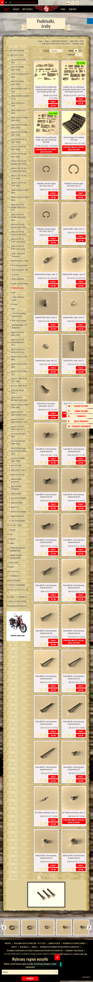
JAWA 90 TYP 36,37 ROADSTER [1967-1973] (19, 420)
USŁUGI (16, 9)
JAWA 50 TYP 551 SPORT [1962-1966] (19, 406)
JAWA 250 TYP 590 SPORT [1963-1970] (56, 43)
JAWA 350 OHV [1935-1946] (18, 111)
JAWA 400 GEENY (17, 502)
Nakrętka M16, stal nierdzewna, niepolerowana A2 (74, 856)
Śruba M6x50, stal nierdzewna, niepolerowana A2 (74, 677)
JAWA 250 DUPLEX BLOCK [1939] (19, 97)
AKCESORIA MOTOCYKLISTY (17, 606)
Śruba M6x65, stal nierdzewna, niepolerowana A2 (46, 768)
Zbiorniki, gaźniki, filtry (20, 269)
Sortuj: (46, 50)
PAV (11, 534)
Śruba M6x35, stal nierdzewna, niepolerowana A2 (46, 632)
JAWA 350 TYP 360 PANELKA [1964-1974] (18, 233)
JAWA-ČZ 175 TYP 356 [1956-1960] (18, 184)
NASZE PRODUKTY (14, 580)
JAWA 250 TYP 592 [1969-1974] (17, 333)
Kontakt (73, 9)
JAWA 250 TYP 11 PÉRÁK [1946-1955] (19, 119)
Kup (52, 105)
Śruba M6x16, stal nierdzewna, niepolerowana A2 (73, 495)
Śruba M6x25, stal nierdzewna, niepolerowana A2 (46, 586)
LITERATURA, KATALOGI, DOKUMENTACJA (18, 549)
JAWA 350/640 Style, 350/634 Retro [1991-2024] (19, 451)
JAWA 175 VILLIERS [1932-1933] (17, 68)
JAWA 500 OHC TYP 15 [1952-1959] (18, 140)
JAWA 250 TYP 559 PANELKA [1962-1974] (18, 226)
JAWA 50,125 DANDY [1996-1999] (18, 459)
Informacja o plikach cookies (74, 943)
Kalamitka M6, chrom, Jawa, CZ (46, 317)
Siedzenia (15, 274)
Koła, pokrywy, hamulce (20, 265)
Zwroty (14, 947)
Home (40, 41)
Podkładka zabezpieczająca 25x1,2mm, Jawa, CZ (46, 230)
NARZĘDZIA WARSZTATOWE (17, 601)
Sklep (6, 9)
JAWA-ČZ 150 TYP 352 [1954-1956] (18, 155)
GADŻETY (13, 539)
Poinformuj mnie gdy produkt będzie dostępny (46, 150)
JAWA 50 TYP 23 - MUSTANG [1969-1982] (19, 399)
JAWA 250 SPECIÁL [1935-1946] (17, 82)
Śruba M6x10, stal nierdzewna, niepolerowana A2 (46, 450)
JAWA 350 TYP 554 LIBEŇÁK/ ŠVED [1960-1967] (18, 217)
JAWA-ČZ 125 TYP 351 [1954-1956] (18, 148)
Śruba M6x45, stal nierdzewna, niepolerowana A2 (46, 677)
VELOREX (13, 529)
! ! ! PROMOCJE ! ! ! (14, 576)
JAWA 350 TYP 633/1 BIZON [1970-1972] (18, 351)
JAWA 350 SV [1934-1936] (18, 104)
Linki (13, 292)
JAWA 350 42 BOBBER (18, 498)
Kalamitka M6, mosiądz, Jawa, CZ (46, 274)
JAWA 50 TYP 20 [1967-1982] (19, 365)
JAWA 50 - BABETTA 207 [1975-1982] (19, 380)
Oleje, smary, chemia (19, 320)
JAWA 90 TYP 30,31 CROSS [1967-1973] (18, 428)
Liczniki (14, 304)
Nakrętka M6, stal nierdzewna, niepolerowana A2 (46, 856)
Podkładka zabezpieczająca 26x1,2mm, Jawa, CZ (46, 184)
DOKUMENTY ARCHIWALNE (74, 950)
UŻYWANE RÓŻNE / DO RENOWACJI (19, 326)
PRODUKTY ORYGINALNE (16, 585)
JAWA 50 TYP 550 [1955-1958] (19, 191)
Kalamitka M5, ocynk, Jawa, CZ (73, 317)
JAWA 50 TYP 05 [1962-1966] (19, 358)
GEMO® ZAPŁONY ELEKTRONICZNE (16, 556)
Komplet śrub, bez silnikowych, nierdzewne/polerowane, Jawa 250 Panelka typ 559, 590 (46, 89)
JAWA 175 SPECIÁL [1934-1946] (20, 75)
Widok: (70, 50)
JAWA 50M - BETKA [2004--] (17, 391)
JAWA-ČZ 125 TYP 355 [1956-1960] (18, 177)
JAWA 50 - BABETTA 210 (19, 385)
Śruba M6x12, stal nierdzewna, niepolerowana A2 (73, 450)
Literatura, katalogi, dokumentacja (19, 314)
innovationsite (86, 977)
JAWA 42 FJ (15, 507)
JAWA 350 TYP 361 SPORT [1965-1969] (18, 240)
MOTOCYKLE (28, 9)
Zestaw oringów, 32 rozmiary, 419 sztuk (74, 138)
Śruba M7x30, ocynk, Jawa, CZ (73, 360)
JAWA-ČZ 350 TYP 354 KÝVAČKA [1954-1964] (19, 169)
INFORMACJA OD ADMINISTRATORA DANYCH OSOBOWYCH (59, 947)
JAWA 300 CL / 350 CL (18, 470)
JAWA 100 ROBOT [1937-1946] (19, 90)
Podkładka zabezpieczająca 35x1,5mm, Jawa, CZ (73, 184)
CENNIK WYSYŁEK (54, 943)
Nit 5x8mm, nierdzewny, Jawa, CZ (73, 812)
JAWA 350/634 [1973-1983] (19, 435)
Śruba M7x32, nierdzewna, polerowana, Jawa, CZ (46, 404)
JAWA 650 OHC (16, 493)
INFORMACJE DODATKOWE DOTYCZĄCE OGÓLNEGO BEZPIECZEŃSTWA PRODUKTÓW (35, 950)
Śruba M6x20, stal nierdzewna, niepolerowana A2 (46, 541)
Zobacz (53, 101)
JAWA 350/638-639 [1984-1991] (18, 442)
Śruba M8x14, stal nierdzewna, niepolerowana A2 (73, 768)
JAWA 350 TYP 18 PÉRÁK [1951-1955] (19, 133)
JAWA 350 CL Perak (17, 474)
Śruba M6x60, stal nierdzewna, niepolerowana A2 (74, 722)
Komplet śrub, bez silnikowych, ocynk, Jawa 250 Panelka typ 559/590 (46, 139)
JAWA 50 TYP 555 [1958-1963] (19, 198)
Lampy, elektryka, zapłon (18, 298)
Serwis (34, 947)
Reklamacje (24, 947)
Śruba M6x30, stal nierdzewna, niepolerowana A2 (74, 586)
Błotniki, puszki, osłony (20, 260)
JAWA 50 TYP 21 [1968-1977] (19, 372)
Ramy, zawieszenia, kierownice (18, 255)
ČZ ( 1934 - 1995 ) (16, 525)
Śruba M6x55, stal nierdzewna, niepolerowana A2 (46, 722)
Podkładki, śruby (17, 288)
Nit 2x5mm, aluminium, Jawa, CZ (46, 812)
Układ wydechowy (18, 278)
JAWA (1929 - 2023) (77, 41)
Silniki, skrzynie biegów (20, 283)
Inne (13, 308)
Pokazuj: (71, 54)
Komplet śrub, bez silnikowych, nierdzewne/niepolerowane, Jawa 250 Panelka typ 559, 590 (73, 89)
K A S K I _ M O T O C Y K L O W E (18, 591)
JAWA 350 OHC (16, 465)
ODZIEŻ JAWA (14, 562)
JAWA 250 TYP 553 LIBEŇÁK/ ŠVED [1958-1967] (18, 207)
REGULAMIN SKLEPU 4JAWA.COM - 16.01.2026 (29, 943)
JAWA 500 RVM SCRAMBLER (16, 487)
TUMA (12, 543)
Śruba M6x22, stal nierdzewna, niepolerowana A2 (74, 541)
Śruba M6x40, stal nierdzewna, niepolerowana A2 (74, 632)
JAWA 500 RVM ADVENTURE (16, 480)
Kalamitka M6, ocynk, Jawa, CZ (73, 229)
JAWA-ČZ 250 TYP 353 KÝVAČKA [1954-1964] (19, 162)
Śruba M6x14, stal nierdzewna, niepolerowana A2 (46, 495)
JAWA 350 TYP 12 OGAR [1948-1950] (19, 126)
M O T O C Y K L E (13, 571)
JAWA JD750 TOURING (18, 511)
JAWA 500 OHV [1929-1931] (18, 61)
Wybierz (30, 978)
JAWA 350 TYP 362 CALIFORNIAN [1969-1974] (18, 342)
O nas (62, 9)
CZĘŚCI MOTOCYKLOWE (59, 41)
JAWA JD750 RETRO (17, 516)
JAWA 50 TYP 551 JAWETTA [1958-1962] (19, 413)
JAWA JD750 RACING (18, 520)
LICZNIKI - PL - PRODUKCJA (17, 596)
